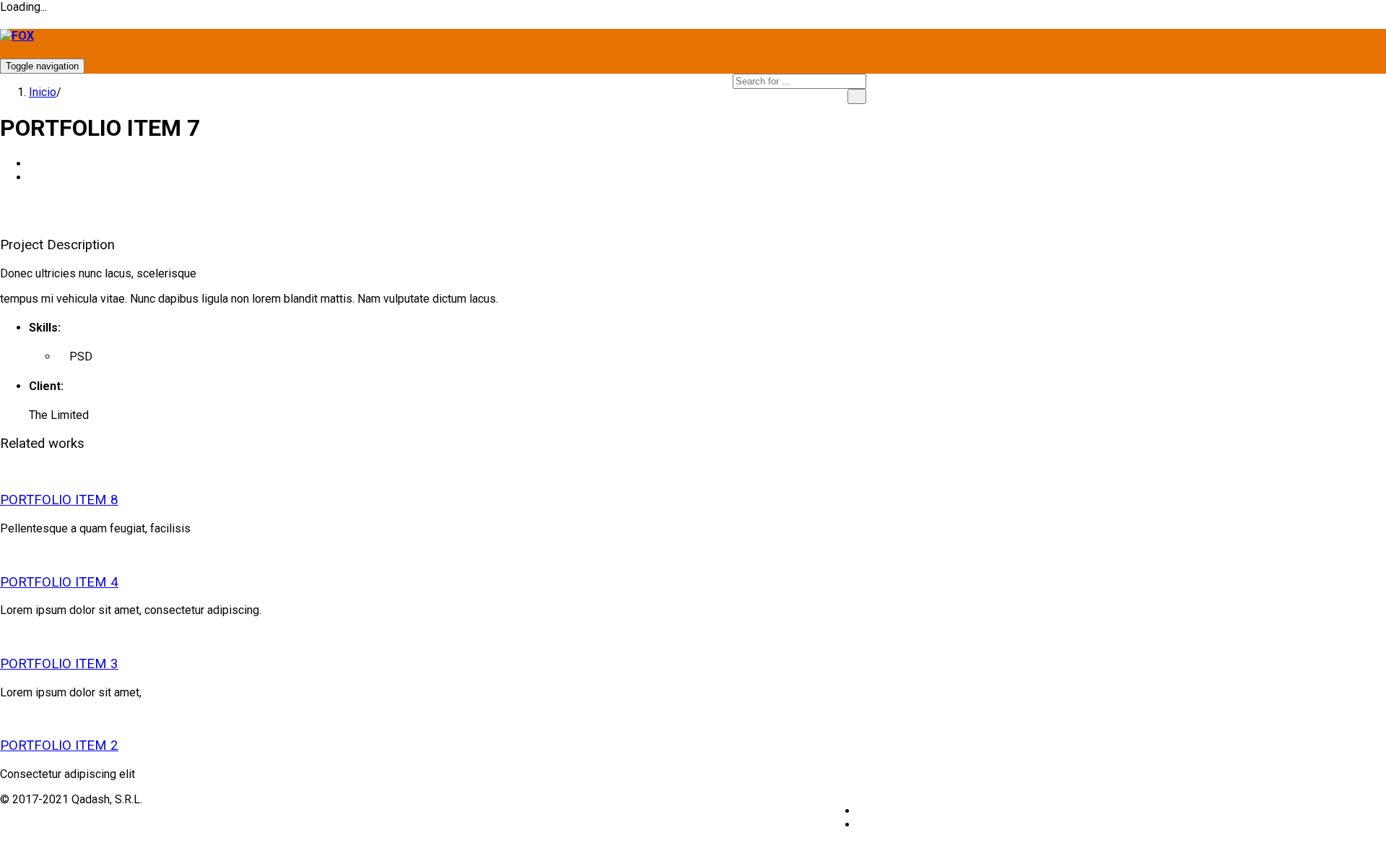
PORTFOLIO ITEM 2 (59, 745)
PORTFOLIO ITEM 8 (59, 500)
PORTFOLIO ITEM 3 (59, 664)
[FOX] (17, 36)
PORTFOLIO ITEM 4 (59, 582)
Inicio (42, 92)
